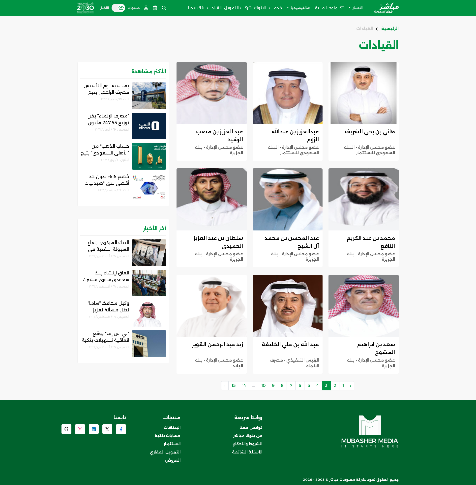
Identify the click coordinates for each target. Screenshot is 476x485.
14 (244, 385)
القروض (172, 460)
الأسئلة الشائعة (247, 452)
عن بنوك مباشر (247, 435)
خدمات (275, 7)
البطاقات (172, 427)
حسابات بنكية (167, 435)
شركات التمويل (238, 7)
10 (263, 385)
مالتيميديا (300, 7)
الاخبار (357, 7)
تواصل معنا (250, 427)
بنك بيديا (196, 7)
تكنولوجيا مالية (329, 7)
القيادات (214, 7)
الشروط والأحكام (247, 444)
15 (234, 385)
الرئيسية (390, 28)
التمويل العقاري (165, 452)
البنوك (260, 7)
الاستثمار (172, 444)
